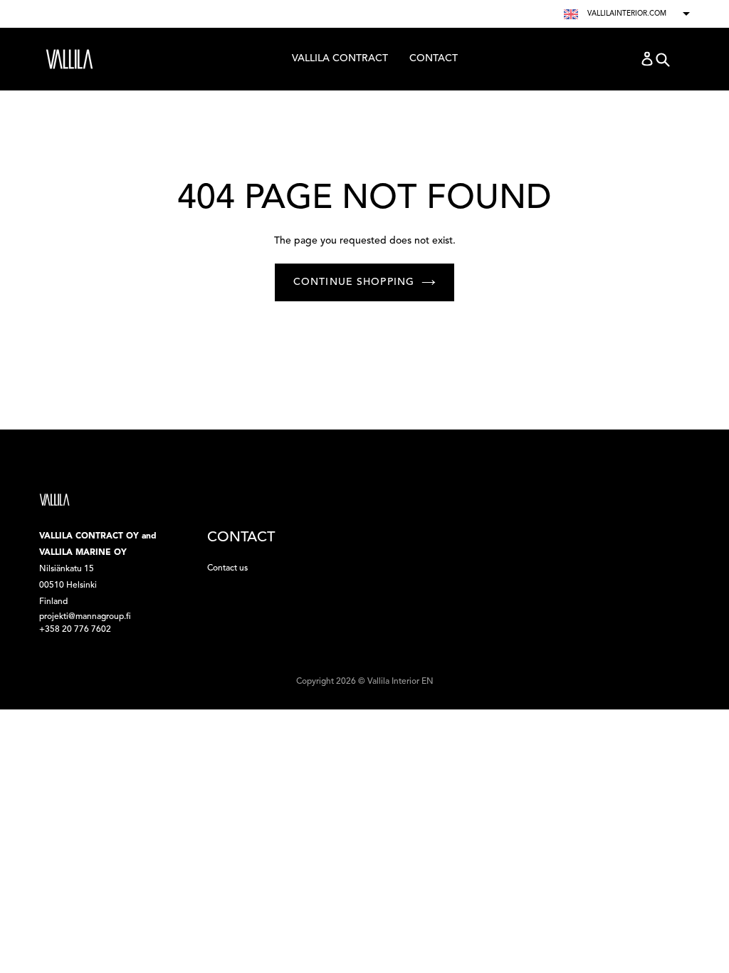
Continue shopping (353, 282)
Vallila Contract (339, 62)
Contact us (227, 568)
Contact (433, 58)
